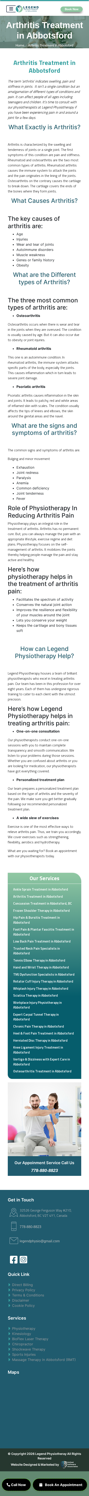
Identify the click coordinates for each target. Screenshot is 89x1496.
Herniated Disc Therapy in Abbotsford (40, 1040)
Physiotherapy (23, 1328)
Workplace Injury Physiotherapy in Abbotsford (37, 1005)
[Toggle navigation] (11, 8)
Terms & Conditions (28, 1295)
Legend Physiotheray (51, 1454)
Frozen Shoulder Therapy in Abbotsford (41, 910)
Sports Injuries (24, 1354)
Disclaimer (20, 1300)
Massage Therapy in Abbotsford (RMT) (44, 1359)
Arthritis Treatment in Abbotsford (38, 896)
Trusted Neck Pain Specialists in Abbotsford (36, 951)
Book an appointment (61, 850)
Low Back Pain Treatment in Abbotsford (42, 941)
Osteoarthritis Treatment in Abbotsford (42, 1071)
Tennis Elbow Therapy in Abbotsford (39, 960)
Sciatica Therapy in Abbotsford (35, 995)
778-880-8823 (30, 1227)
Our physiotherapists (23, 739)
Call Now (18, 1485)
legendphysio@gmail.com (40, 1241)
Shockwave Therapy (28, 1349)
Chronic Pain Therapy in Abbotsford (38, 1026)
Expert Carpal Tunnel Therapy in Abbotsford (36, 1017)
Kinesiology (21, 1333)
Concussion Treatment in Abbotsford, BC (42, 903)
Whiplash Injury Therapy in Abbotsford (40, 988)
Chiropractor (22, 1344)
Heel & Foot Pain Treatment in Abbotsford (43, 1033)
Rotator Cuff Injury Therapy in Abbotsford (43, 981)
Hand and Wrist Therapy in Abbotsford (41, 967)
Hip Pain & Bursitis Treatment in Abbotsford (36, 920)
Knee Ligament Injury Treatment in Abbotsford (38, 1050)
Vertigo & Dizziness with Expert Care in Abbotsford (41, 1062)
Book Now (71, 9)
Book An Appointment (63, 1485)
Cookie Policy (23, 1305)
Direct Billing (22, 1285)
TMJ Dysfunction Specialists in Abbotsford (44, 974)
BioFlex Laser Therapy (30, 1339)
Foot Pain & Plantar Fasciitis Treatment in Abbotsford (43, 932)
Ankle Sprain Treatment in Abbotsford (40, 889)
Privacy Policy (23, 1290)
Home (20, 45)
